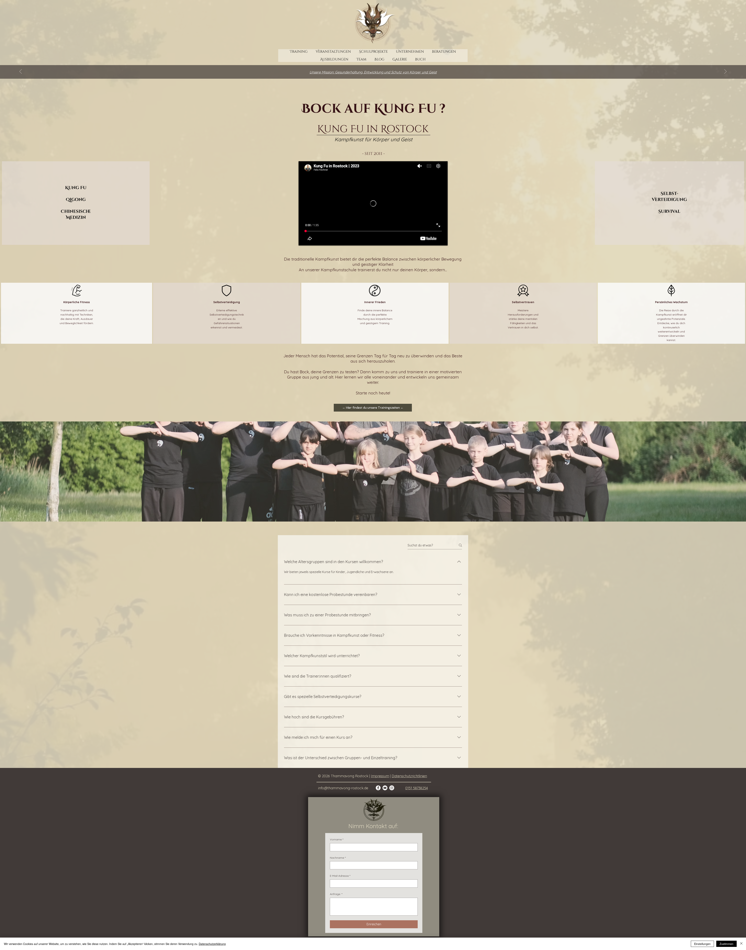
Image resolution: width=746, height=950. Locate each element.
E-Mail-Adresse (340, 876)
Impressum (380, 776)
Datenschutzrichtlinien (409, 776)
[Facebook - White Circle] (378, 787)
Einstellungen (702, 944)
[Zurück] (20, 71)
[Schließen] (741, 944)
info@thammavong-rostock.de (343, 788)
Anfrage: (336, 894)
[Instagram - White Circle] (391, 787)
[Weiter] (725, 71)
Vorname (336, 839)
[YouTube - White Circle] (385, 787)
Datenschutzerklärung (212, 944)
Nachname (338, 857)
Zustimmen (726, 944)
